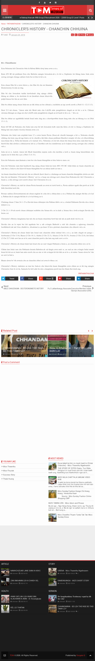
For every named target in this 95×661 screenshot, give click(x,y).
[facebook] (39, 2)
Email (91, 35)
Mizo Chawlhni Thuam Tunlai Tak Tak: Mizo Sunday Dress (75, 516)
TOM (12, 655)
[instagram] (55, 2)
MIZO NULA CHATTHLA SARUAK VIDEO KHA (74, 478)
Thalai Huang (8, 479)
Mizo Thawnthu (9, 466)
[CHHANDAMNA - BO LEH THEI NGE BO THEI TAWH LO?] (24, 346)
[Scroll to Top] (90, 655)
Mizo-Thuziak (8, 470)
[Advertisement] (47, 49)
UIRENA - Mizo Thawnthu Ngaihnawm (73, 571)
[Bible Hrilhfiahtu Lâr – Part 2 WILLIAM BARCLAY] (71, 346)
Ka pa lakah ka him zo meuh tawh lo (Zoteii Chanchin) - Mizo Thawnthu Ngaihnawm (75, 464)
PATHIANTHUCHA (86, 273)
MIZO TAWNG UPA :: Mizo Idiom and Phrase (66, 503)
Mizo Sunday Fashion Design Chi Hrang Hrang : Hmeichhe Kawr (73, 492)
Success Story (9, 475)
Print (83, 35)
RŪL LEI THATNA (17, 607)
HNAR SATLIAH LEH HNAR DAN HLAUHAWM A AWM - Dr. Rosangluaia (26, 597)
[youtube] (44, 2)
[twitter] (50, 2)
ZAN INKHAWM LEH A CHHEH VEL (25, 581)
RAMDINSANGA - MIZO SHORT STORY (73, 581)
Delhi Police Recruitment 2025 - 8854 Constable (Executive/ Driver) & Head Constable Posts (56, 18)
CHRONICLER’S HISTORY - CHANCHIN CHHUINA (44, 29)
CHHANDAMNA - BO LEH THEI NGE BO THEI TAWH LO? (23, 350)
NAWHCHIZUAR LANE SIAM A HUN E (25, 571)
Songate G (80, 655)
